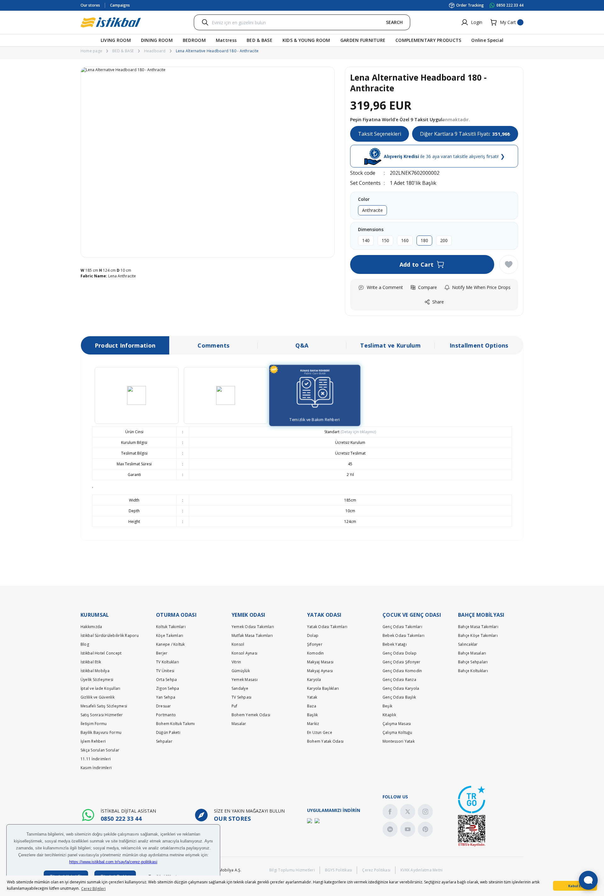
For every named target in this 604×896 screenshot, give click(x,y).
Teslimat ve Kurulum (390, 345)
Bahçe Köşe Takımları (478, 635)
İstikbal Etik (91, 662)
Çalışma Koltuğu (397, 732)
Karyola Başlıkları (323, 688)
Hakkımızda (91, 626)
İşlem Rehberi (93, 741)
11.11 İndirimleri (96, 759)
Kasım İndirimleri (96, 767)
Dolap (312, 635)
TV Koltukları (167, 662)
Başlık (312, 714)
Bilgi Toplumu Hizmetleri (292, 870)
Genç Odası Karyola (401, 688)
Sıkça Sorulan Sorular (100, 750)
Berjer (161, 653)
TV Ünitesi (165, 670)
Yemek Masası (245, 679)
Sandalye (240, 688)
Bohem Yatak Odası (325, 741)
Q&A (301, 345)
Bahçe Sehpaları (473, 662)
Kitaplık (389, 714)
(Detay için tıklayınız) (357, 431)
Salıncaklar (468, 644)
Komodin (315, 653)
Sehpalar (164, 741)
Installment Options (479, 345)
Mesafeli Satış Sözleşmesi (104, 706)
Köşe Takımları (169, 635)
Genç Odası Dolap (400, 653)
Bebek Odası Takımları (403, 635)
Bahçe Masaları (472, 653)
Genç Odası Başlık (399, 697)
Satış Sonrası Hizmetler (102, 714)
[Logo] (111, 22)
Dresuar (163, 706)
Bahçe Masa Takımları (478, 626)
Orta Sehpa (166, 679)
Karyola (314, 679)
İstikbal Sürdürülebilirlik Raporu (110, 635)
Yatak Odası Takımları (327, 626)
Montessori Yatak (399, 741)
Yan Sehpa (165, 697)
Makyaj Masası (320, 662)
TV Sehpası (241, 697)
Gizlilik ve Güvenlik (98, 697)
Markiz (313, 723)
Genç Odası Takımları (402, 626)
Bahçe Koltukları (473, 670)
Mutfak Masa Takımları (252, 635)
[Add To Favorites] (508, 264)
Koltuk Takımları (171, 626)
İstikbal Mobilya (95, 670)
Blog (85, 644)
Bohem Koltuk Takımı (175, 723)
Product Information (125, 345)
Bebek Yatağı (395, 644)
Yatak (312, 697)
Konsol (238, 644)
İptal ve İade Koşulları (100, 688)
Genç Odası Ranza (399, 679)
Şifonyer (314, 644)
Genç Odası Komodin (402, 670)
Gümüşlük (241, 670)
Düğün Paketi (168, 732)
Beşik (387, 706)
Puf (235, 706)
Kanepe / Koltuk (170, 644)
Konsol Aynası (244, 653)
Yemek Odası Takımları (253, 626)
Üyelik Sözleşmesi (97, 679)
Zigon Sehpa (167, 688)
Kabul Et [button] (575, 885)
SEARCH (394, 22)
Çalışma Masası (397, 723)
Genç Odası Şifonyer (402, 662)
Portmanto (166, 714)
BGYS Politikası (338, 870)
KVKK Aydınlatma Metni (421, 870)
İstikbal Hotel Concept (101, 653)
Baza (311, 706)
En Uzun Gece (319, 732)
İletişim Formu (94, 723)
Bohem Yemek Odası (251, 714)
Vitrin (236, 662)
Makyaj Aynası (320, 670)
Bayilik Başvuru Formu (101, 732)
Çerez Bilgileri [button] (93, 888)
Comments (213, 345)
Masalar (239, 723)
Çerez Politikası (376, 870)
